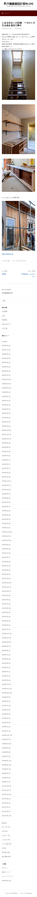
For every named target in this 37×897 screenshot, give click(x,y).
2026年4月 (5, 362)
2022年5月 (5, 561)
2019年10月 (5, 693)
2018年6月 (5, 760)
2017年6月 (5, 811)
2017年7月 (5, 807)
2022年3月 (5, 570)
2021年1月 (5, 629)
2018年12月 (5, 735)
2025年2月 (5, 422)
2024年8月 (5, 447)
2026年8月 (5, 345)
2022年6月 (5, 557)
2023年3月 (5, 519)
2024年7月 (5, 451)
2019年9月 (5, 697)
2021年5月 (5, 612)
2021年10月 (5, 591)
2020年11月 (5, 638)
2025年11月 (5, 383)
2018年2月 (5, 777)
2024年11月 (5, 434)
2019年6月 (5, 710)
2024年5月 (5, 460)
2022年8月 (5, 549)
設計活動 (7, 260)
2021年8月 (5, 599)
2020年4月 (5, 667)
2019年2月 (5, 726)
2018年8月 (5, 752)
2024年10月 (5, 439)
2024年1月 (5, 477)
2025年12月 (5, 379)
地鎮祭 (4, 274)
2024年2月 (5, 472)
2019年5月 (5, 714)
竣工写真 (4, 852)
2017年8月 (5, 803)
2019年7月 (5, 705)
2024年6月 (5, 455)
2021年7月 (5, 604)
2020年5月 (5, 663)
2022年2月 (5, 574)
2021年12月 (5, 583)
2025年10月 (5, 388)
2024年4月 (5, 464)
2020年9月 (5, 646)
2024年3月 (5, 468)
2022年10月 (5, 540)
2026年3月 (5, 367)
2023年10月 (5, 489)
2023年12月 (5, 481)
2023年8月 (5, 498)
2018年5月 (5, 765)
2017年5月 (5, 815)
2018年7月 (5, 756)
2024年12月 (5, 430)
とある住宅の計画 (20, 260)
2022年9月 (5, 544)
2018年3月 (5, 773)
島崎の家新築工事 (7, 254)
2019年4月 (5, 718)
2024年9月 (5, 443)
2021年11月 (5, 587)
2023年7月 (5, 502)
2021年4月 (5, 616)
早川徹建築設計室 (7, 293)
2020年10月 (5, 642)
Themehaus (29, 893)
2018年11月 (5, 739)
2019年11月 (5, 688)
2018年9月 (5, 748)
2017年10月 (5, 794)
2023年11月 (5, 485)
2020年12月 (5, 633)
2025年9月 (5, 392)
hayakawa (18, 28)
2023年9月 (5, 494)
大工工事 (4, 328)
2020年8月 (5, 650)
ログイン (4, 868)
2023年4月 (5, 515)
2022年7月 (5, 553)
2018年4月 (5, 769)
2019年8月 (5, 701)
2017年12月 (5, 786)
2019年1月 (5, 731)
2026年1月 (5, 375)
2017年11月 (5, 790)
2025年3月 (5, 417)
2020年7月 (5, 655)
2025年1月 (5, 426)
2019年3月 (5, 722)
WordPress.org (6, 880)
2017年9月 (5, 798)
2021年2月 (5, 625)
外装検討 (4, 320)
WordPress (15, 893)
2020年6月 (5, 659)
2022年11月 (5, 536)
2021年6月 (5, 608)
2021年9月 (5, 595)
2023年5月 (5, 510)
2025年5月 (5, 409)
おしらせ (4, 827)
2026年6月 (5, 354)
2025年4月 (5, 413)
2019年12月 (5, 684)
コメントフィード (7, 876)
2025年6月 (5, 405)
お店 (3, 831)
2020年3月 (5, 671)
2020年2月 (5, 676)
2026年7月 (5, 350)
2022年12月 (5, 532)
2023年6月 (5, 506)
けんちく (4, 835)
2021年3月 (5, 621)
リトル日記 (5, 844)
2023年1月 (5, 527)
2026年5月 (5, 358)
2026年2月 (5, 371)
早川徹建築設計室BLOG (18, 3)
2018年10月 (5, 743)
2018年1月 (5, 782)
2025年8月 (5, 396)
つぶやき (4, 839)
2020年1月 (5, 680)
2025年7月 (5, 400)
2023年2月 (5, 523)
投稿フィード (6, 872)
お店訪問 (4, 311)
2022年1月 (5, 578)
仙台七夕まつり (6, 324)
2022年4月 (5, 566)
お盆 (3, 315)
